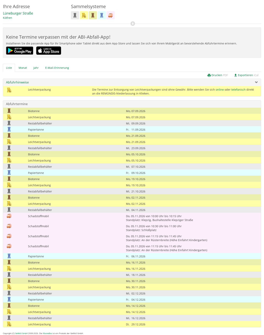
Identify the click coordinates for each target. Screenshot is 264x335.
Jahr (36, 68)
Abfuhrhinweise (17, 82)
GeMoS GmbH (21, 333)
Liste (9, 68)
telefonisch (238, 89)
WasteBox (47, 333)
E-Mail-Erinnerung (57, 68)
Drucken (217, 75)
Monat (23, 68)
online (220, 89)
